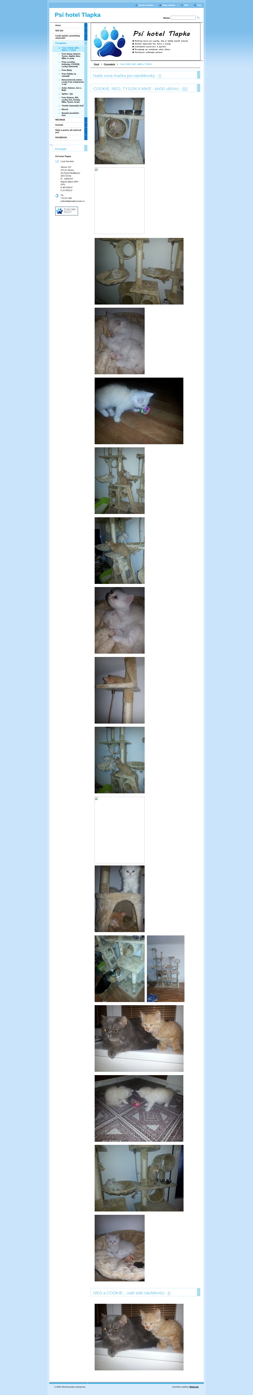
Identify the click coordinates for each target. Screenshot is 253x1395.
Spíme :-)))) (67, 94)
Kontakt (59, 125)
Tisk (199, 5)
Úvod (96, 64)
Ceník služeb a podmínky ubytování (67, 37)
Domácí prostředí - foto (71, 114)
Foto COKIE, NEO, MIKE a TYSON (70, 49)
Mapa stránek (168, 5)
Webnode (194, 1387)
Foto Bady (67, 70)
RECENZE (60, 120)
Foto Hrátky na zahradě (69, 75)
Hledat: (166, 18)
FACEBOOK (61, 137)
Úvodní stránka (146, 5)
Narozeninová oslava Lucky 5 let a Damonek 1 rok (73, 82)
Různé (65, 109)
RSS (186, 5)
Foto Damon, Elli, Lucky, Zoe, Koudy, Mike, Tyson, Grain (71, 99)
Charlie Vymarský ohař (73, 106)
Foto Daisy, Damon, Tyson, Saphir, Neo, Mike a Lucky (71, 56)
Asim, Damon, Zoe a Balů (71, 89)
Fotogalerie (109, 64)
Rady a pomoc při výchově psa (68, 131)
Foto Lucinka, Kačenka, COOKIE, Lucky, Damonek (71, 64)
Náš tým (59, 30)
